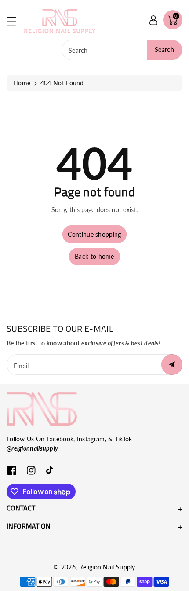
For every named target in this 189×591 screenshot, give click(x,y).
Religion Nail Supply (107, 567)
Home (21, 83)
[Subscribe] (171, 364)
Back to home (94, 256)
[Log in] (153, 19)
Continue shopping (94, 234)
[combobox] (122, 50)
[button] (15, 20)
